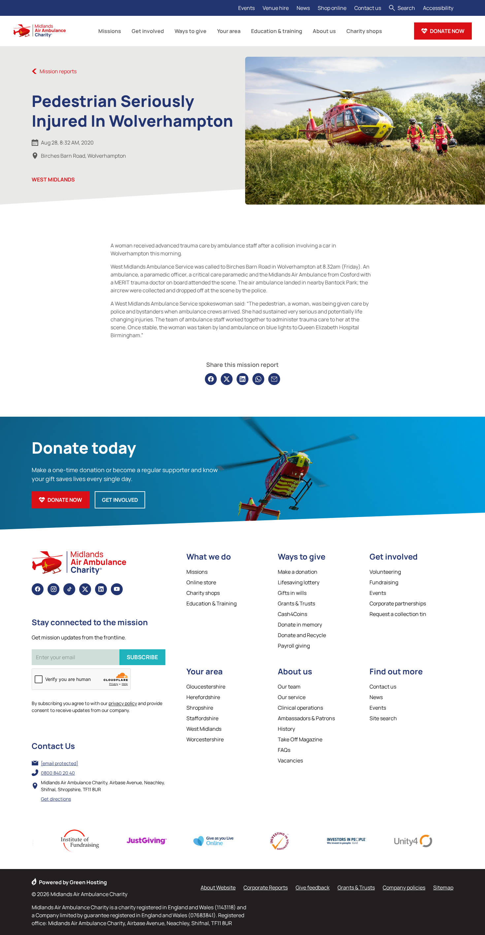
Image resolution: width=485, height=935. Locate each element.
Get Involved (120, 499)
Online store (201, 582)
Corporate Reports (265, 887)
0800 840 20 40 (58, 773)
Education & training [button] (276, 31)
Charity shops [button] (364, 31)
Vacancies (290, 760)
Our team (289, 686)
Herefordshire (203, 697)
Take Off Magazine (300, 739)
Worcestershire (205, 739)
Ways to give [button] (191, 31)
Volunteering (385, 571)
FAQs (284, 750)
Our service (292, 697)
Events (246, 8)
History (286, 728)
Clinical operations (300, 707)
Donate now (447, 31)
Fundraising (384, 582)
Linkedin (101, 589)
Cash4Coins (292, 614)
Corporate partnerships (398, 603)
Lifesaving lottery (298, 582)
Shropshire (199, 707)
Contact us (367, 8)
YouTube (117, 589)
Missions (197, 571)
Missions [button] (109, 31)
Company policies (404, 887)
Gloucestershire (205, 686)
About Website (218, 887)
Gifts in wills (292, 592)
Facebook (38, 589)
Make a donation (297, 571)
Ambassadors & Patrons (306, 718)
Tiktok (69, 589)
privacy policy (123, 703)
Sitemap (443, 887)
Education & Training (211, 603)
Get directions (56, 799)
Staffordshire (202, 718)
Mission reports (58, 71)
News (303, 8)
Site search (383, 718)
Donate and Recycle (302, 635)
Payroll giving (294, 645)
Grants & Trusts (296, 603)
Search (406, 8)
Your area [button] (229, 31)
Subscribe (142, 657)
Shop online (332, 8)
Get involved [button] (148, 31)
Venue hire (276, 8)
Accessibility (438, 8)
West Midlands (53, 179)
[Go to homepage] (39, 31)
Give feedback (313, 887)
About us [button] (324, 31)
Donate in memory (300, 624)
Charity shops (203, 592)
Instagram (53, 589)
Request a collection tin (398, 614)
